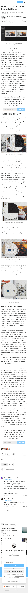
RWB (7, 16)
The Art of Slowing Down (8, 539)
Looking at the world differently (9, 530)
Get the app (21, 586)
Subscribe (19, 2)
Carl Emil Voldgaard (9, 477)
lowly (20, 117)
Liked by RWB (8, 479)
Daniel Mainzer (8, 498)
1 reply (7, 510)
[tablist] (7, 464)
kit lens (24, 117)
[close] (24, 544)
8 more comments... (5, 517)
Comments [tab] (4, 464)
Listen (24, 17)
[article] (14, 531)
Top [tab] (3, 524)
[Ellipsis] (26, 478)
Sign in (25, 2)
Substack (7, 590)
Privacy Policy (16, 577)
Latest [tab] (6, 524)
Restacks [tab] (11, 464)
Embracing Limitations (8, 528)
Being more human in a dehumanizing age (7, 541)
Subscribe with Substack (15, 571)
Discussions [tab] (12, 524)
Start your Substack (10, 586)
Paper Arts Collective (16, 16)
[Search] (25, 524)
